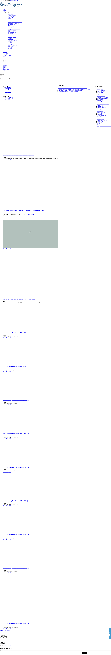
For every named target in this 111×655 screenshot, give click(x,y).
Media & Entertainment (102, 120)
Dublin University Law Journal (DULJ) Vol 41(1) (16, 623)
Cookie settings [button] (77, 652)
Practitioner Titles (101, 91)
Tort (98, 124)
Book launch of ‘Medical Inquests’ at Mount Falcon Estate (70, 90)
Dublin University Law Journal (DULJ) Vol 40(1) (16, 534)
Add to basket (5, 159)
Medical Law (100, 121)
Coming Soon (100, 89)
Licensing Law (100, 119)
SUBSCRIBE (109, 633)
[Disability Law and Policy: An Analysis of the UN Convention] (30, 273)
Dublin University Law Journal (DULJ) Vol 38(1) (16, 400)
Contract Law (100, 100)
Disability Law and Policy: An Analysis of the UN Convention (19, 299)
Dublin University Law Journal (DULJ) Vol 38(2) (16, 433)
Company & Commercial (102, 97)
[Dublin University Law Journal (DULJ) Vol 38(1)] (30, 385)
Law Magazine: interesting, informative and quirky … (69, 91)
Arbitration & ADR (101, 96)
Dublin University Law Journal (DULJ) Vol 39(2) (16, 501)
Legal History (100, 116)
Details (9, 159)
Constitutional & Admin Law (103, 98)
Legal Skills (99, 117)
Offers (98, 94)
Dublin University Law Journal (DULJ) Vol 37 (15, 366)
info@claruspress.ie (14, 0)
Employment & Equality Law (103, 104)
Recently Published (101, 90)
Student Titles (100, 92)
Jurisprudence (100, 114)
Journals (99, 93)
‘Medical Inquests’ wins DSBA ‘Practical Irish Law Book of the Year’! (72, 88)
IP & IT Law (100, 113)
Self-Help (99, 123)
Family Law (99, 108)
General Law (100, 109)
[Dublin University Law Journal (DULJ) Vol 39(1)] (30, 452)
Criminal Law (100, 102)
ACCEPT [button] (84, 652)
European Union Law (101, 107)
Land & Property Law (101, 115)
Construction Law (101, 99)
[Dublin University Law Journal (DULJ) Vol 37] (30, 351)
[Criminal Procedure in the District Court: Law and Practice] (30, 129)
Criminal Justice (100, 101)
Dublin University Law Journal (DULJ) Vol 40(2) (16, 568)
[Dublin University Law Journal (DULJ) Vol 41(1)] (30, 597)
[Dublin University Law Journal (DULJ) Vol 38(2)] (30, 418)
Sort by (8, 87)
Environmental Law (101, 105)
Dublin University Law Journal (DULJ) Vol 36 (15, 332)
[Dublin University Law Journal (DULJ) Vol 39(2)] (30, 486)
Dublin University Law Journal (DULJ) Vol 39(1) (16, 467)
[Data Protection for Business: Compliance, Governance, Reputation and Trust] (30, 184)
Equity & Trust (100, 106)
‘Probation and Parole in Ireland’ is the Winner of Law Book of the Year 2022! (74, 89)
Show (9, 97)
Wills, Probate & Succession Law (104, 126)
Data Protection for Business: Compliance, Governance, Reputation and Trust (23, 210)
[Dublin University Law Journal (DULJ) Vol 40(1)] (30, 519)
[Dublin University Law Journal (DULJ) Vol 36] (30, 317)
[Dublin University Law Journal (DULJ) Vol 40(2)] (30, 553)
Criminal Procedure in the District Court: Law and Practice (18, 155)
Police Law (99, 122)
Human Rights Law (101, 112)
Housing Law (100, 111)
